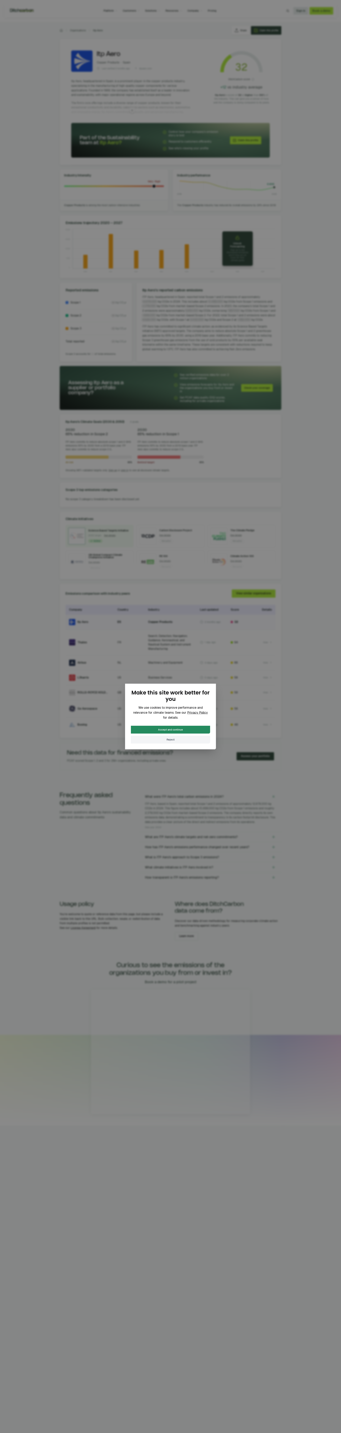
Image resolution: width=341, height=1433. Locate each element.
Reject (171, 739)
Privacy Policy (197, 712)
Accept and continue (170, 729)
